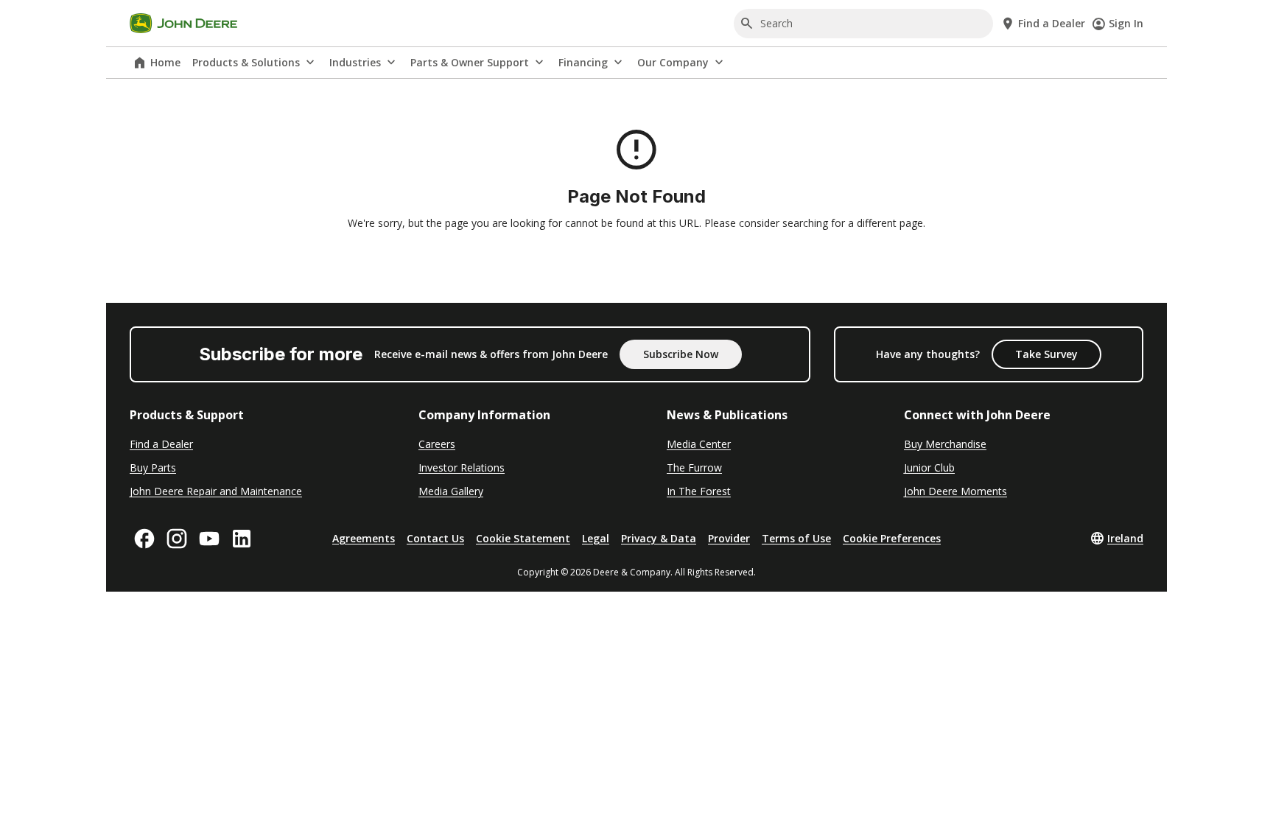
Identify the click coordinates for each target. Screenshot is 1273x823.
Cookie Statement (523, 538)
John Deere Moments (955, 491)
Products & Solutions (246, 62)
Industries (355, 62)
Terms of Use (796, 538)
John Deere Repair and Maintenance (216, 491)
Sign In (1126, 23)
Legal (595, 538)
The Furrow (694, 467)
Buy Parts (153, 467)
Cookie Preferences (892, 538)
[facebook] (144, 538)
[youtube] (209, 538)
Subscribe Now (680, 354)
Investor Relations (461, 467)
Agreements (363, 538)
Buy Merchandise (945, 444)
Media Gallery (450, 491)
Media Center (699, 444)
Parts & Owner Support (469, 62)
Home (165, 62)
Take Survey (1046, 354)
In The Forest (699, 491)
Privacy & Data (658, 538)
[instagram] (177, 538)
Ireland (1125, 538)
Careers (436, 444)
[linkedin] (241, 538)
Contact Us (435, 538)
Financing (583, 62)
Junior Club (929, 467)
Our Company (673, 62)
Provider (729, 538)
